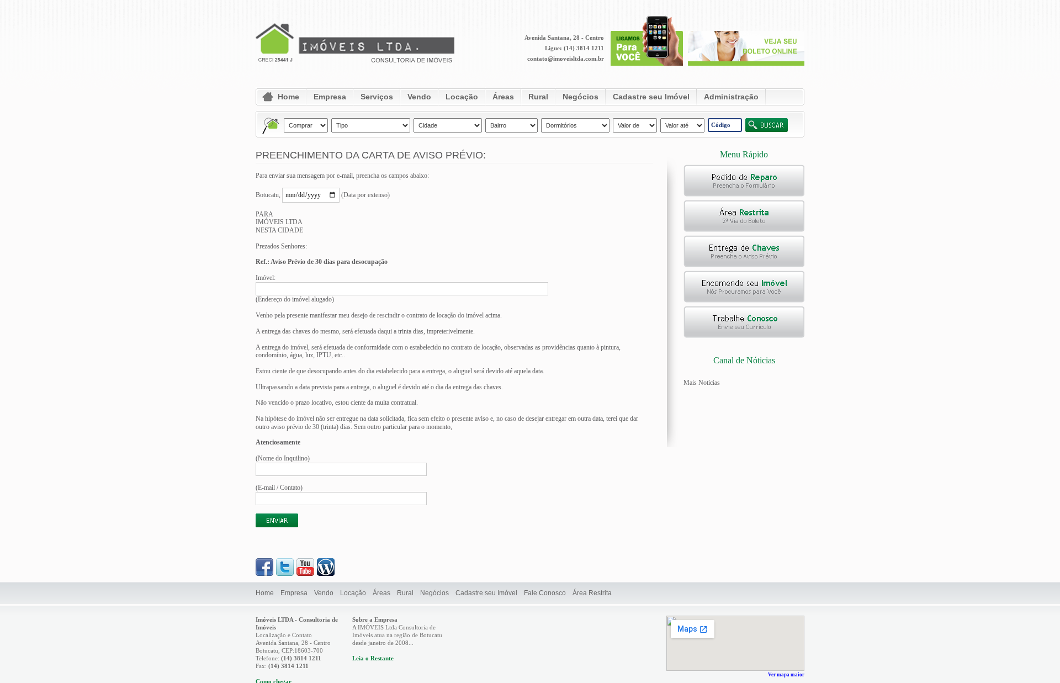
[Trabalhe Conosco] (744, 336)
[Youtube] (305, 574)
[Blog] (326, 574)
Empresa (330, 96)
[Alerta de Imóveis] (744, 265)
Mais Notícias (701, 382)
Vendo (419, 96)
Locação (462, 96)
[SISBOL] (746, 63)
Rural (538, 96)
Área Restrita (592, 593)
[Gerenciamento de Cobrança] (744, 230)
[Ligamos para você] (647, 63)
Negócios (580, 96)
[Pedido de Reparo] (744, 194)
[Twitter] (285, 574)
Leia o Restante (373, 658)
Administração (731, 96)
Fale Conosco (545, 593)
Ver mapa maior (786, 674)
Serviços (377, 96)
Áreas (503, 96)
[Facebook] (264, 574)
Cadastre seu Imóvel (651, 96)
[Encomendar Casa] (744, 300)
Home (288, 96)
